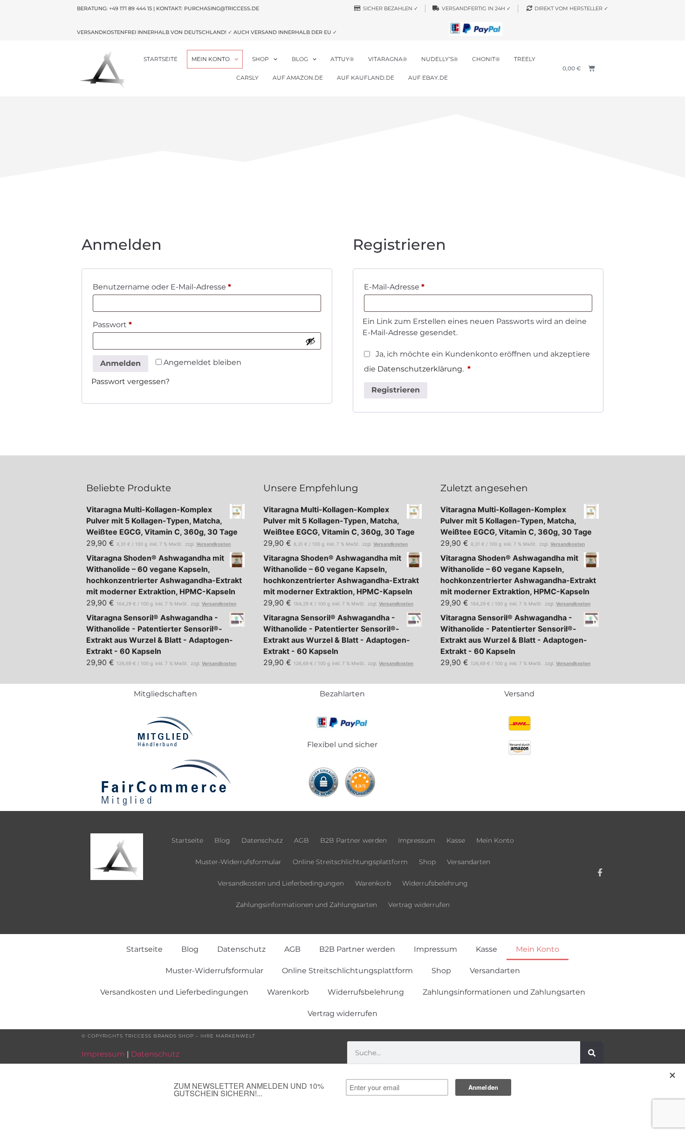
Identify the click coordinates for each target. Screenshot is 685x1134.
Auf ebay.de (428, 77)
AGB (301, 840)
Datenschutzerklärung (419, 368)
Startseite (161, 58)
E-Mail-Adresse (415, 285)
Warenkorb (373, 883)
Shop (260, 58)
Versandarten (468, 862)
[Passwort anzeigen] (310, 341)
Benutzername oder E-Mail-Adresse (183, 285)
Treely (524, 58)
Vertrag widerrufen (419, 904)
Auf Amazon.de (298, 77)
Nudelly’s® (439, 58)
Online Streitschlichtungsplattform (350, 862)
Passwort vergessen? (130, 381)
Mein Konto (211, 58)
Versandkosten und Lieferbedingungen (281, 883)
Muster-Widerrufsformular (238, 862)
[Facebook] (600, 872)
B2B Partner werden (353, 840)
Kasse (455, 840)
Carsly (247, 77)
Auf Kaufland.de (365, 77)
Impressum (416, 840)
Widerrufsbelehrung (435, 883)
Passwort (134, 323)
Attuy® (342, 58)
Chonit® (486, 58)
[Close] (672, 1075)
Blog (300, 58)
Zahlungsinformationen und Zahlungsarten (306, 904)
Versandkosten (213, 544)
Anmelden (120, 363)
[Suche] (591, 1053)
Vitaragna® (387, 58)
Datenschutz (262, 840)
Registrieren (395, 389)
